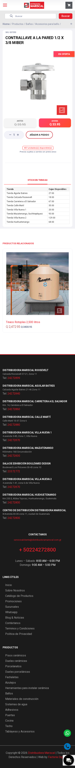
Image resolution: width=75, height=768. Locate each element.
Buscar (65, 16)
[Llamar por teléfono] (67, 746)
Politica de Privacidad (18, 634)
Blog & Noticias (14, 617)
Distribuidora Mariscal (41, 753)
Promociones (13, 601)
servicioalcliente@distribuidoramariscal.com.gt (37, 540)
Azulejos (10, 682)
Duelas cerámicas (16, 661)
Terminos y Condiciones (20, 628)
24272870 (14, 440)
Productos (17, 24)
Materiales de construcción (21, 699)
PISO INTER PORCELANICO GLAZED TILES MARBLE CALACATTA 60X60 (32, 323)
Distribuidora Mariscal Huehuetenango (29, 494)
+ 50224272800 (37, 550)
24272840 (14, 393)
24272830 (14, 455)
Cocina (9, 720)
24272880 (14, 424)
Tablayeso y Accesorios (20, 731)
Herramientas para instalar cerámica (27, 688)
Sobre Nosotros (15, 590)
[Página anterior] (71, 24)
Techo (9, 726)
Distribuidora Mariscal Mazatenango (28, 448)
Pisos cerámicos (15, 655)
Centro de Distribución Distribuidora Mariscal (34, 510)
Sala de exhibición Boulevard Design (27, 463)
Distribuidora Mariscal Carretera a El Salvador (35, 401)
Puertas (10, 715)
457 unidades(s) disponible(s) (38, 148)
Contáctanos (12, 623)
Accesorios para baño (47, 24)
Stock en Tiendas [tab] (37, 180)
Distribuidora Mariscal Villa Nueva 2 (27, 479)
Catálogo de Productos (19, 596)
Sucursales (12, 606)
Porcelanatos (13, 666)
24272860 (14, 409)
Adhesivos (11, 709)
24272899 (14, 378)
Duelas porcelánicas (17, 671)
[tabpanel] (37, 205)
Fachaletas (11, 677)
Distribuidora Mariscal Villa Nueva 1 (27, 432)
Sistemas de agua (16, 704)
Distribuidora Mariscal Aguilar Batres (29, 385)
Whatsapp (11, 612)
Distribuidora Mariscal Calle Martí (27, 417)
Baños (29, 24)
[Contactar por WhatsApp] (67, 733)
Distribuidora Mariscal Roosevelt (25, 370)
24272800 (14, 502)
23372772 (14, 471)
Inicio (8, 585)
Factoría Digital (57, 757)
